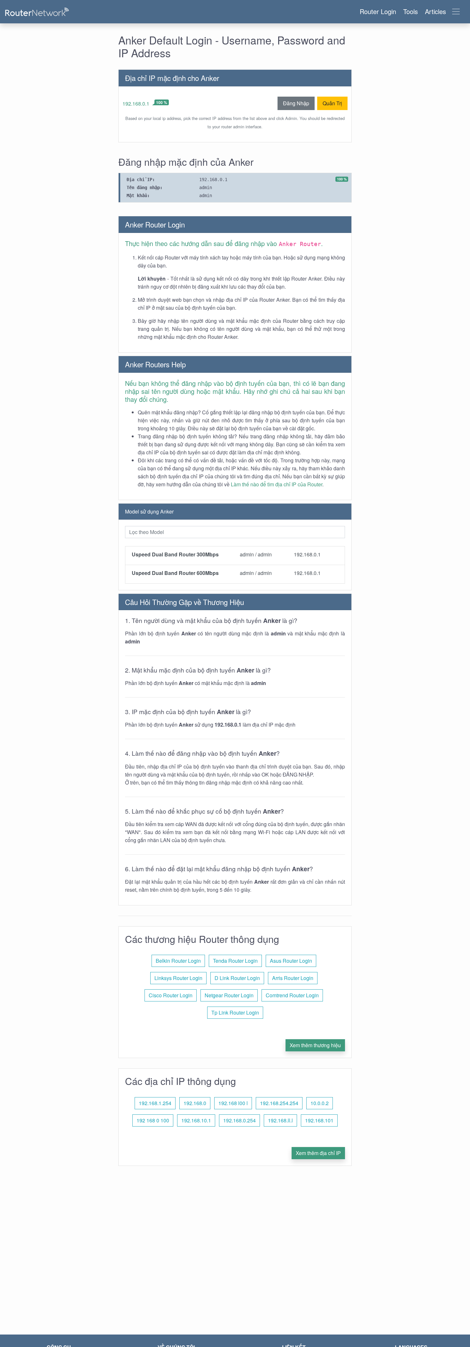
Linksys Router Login (178, 978)
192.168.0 (195, 1103)
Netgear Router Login (229, 995)
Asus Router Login (291, 960)
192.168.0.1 (135, 103)
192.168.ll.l (280, 1120)
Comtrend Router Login (292, 995)
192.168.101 (319, 1120)
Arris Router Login (292, 978)
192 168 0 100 (153, 1120)
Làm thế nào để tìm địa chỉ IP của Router (276, 484)
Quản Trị (332, 103)
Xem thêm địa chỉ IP (318, 1153)
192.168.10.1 (196, 1120)
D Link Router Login (237, 978)
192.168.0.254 (239, 1120)
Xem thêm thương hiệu (315, 1045)
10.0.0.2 (319, 1103)
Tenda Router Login (235, 960)
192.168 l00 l (233, 1103)
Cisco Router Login (170, 995)
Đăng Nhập (296, 103)
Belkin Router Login (178, 960)
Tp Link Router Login (235, 1012)
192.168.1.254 (155, 1103)
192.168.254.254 (279, 1103)
